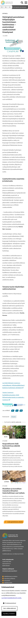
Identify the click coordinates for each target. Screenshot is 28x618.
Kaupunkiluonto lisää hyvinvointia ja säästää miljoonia (11, 445)
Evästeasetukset (10, 603)
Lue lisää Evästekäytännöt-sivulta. (11, 598)
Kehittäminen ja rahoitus (10, 576)
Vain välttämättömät (9, 608)
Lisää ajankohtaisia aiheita (15, 522)
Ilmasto (13, 417)
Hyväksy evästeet (9, 613)
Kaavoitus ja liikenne (9, 578)
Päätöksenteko (8, 582)
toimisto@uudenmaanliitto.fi (9, 571)
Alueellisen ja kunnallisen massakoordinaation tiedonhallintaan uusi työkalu (13, 490)
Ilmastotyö (7, 580)
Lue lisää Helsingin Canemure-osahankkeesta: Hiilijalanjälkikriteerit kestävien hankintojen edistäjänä (13, 385)
